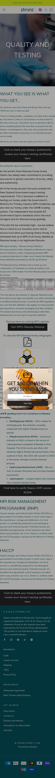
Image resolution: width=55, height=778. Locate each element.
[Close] (50, 371)
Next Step (28, 403)
